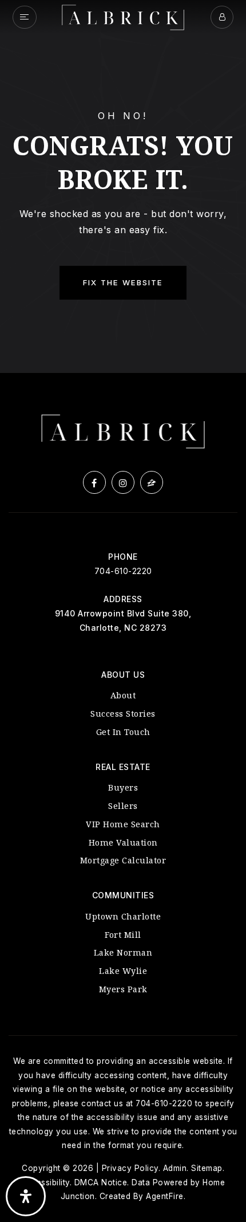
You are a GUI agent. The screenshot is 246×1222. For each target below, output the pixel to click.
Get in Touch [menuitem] (123, 731)
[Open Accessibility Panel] (26, 1196)
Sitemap (207, 1168)
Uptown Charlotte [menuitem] (123, 916)
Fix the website (123, 282)
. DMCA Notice (99, 1182)
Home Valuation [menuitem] (123, 842)
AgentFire (165, 1196)
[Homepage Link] (123, 16)
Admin (175, 1168)
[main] (123, 186)
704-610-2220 (123, 571)
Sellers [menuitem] (123, 805)
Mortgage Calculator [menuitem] (123, 860)
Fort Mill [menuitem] (123, 934)
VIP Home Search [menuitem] (123, 824)
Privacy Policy (130, 1168)
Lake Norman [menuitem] (123, 952)
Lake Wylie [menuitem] (123, 970)
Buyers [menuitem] (123, 787)
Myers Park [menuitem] (123, 989)
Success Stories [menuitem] (123, 713)
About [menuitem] (123, 695)
